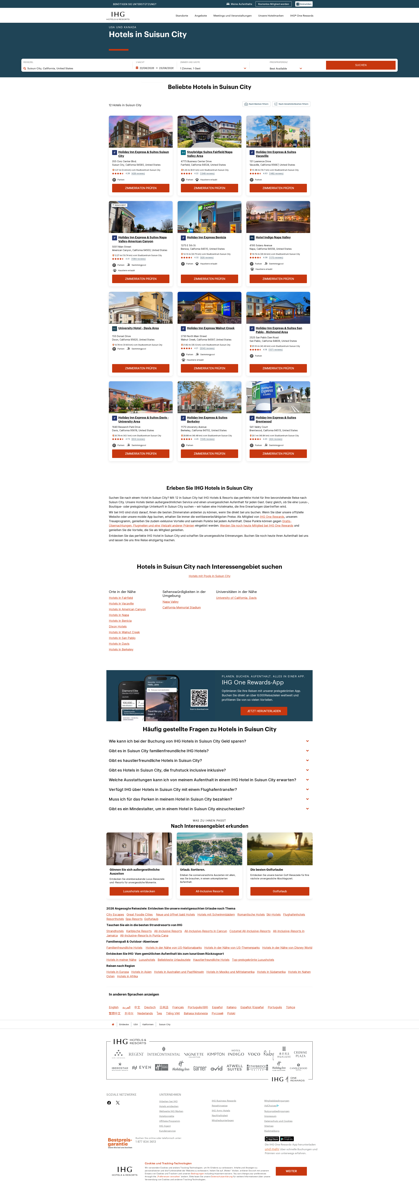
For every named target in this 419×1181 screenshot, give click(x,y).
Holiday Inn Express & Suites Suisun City (143, 154)
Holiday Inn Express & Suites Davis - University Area (143, 419)
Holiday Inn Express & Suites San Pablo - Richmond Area (279, 330)
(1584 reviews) (138, 259)
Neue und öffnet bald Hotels (175, 914)
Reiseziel (28, 62)
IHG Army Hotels (221, 1110)
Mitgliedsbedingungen (276, 1100)
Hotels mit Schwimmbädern (216, 914)
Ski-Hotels (273, 914)
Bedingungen (197, 1173)
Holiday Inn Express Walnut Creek (211, 328)
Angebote (201, 15)
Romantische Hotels (251, 914)
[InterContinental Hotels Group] (118, 15)
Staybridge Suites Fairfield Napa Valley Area (209, 154)
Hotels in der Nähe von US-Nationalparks (174, 947)
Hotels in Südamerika (271, 972)
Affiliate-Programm (169, 1121)
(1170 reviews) (276, 257)
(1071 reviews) (276, 349)
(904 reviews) (138, 439)
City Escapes (115, 914)
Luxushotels (147, 959)
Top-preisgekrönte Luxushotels (253, 959)
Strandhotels (115, 931)
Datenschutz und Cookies (278, 1121)
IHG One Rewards (272, 516)
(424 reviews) (275, 439)
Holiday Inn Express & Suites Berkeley (207, 419)
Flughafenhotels (294, 914)
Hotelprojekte (166, 1116)
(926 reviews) (207, 257)
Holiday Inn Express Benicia (206, 237)
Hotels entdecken (169, 1106)
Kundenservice (167, 1130)
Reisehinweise (220, 1105)
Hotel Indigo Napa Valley (273, 237)
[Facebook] (109, 1103)
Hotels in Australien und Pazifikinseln (179, 972)
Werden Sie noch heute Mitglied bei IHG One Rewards (256, 525)
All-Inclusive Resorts (168, 931)
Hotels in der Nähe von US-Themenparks (232, 947)
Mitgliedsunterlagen (223, 1120)
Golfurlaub (151, 919)
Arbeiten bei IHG (168, 1101)
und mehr (272, 1149)
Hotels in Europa (117, 972)
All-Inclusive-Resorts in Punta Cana (144, 935)
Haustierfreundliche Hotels (211, 959)
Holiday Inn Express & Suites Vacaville (276, 154)
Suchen (361, 65)
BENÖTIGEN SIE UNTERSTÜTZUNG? (134, 4)
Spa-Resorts (134, 919)
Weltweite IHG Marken (171, 1111)
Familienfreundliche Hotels (124, 947)
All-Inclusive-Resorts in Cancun (205, 931)
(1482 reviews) (276, 173)
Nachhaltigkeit (220, 1115)
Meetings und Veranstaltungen (232, 15)
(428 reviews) (138, 173)
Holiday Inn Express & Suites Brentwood (276, 419)
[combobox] (78, 68)
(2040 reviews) (207, 348)
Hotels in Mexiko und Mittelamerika (230, 972)
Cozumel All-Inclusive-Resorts (250, 931)
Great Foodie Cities (140, 914)
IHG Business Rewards (224, 1100)
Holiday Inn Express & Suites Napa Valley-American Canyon (142, 239)
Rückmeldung (271, 1130)
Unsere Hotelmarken (271, 15)
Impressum (270, 1116)
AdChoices (270, 1105)
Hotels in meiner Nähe (121, 959)
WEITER (291, 1171)
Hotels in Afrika (127, 976)
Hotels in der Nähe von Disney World (287, 947)
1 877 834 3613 (146, 1141)
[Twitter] (118, 1103)
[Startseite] (113, 1024)
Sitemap (268, 1125)
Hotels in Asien (141, 972)
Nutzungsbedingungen (277, 1111)
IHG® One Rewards (301, 15)
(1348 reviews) (207, 173)
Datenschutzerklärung (222, 1176)
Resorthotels (115, 919)
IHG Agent (165, 1125)
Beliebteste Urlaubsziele (174, 959)
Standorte (182, 15)
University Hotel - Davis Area (138, 328)
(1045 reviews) (207, 439)
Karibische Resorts (139, 931)
